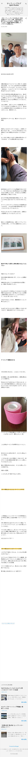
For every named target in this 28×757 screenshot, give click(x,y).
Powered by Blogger (14, 746)
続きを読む (24, 702)
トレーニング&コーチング (8, 623)
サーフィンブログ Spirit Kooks (14, 4)
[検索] (26, 4)
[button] (26, 18)
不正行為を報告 (14, 753)
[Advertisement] (14, 669)
